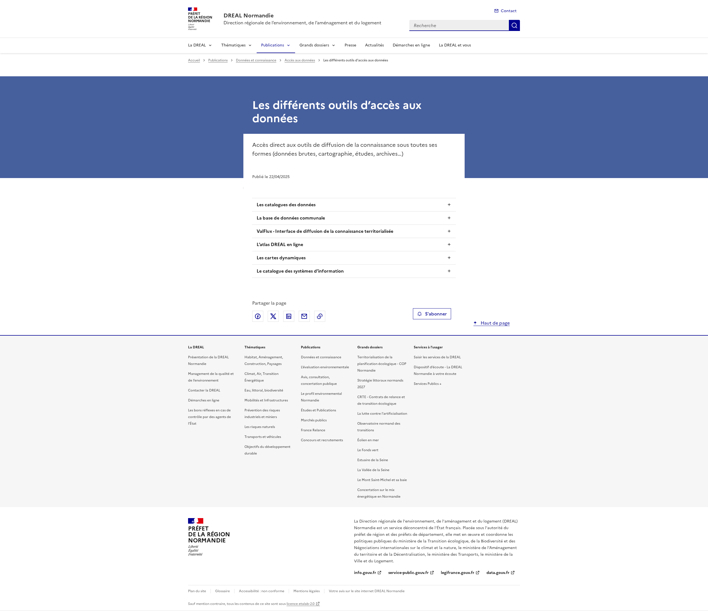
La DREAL (197, 45)
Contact (509, 11)
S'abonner (436, 313)
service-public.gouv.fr (408, 573)
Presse (350, 45)
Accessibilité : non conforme (261, 591)
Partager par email (304, 316)
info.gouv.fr (365, 573)
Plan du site (197, 591)
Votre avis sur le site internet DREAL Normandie (367, 591)
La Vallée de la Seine (373, 470)
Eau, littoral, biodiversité (263, 390)
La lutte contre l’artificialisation (382, 413)
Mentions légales (306, 591)
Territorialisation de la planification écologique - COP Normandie (381, 364)
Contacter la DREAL (204, 390)
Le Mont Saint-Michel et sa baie (382, 479)
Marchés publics (314, 420)
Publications (272, 45)
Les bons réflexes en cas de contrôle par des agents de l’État (209, 417)
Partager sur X (273, 316)
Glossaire (222, 591)
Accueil (194, 60)
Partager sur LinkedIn (288, 316)
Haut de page (495, 323)
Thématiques (233, 45)
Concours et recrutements (322, 440)
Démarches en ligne (411, 45)
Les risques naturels (259, 426)
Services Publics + (427, 383)
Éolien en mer (368, 440)
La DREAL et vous (455, 45)
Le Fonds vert (367, 450)
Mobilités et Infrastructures (266, 400)
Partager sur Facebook (257, 316)
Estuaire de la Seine (372, 460)
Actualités (374, 45)
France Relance (313, 430)
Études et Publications (318, 410)
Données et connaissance (256, 60)
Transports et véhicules (262, 436)
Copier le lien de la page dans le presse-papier (319, 316)
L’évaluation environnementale (325, 367)
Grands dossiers (314, 45)
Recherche (514, 25)
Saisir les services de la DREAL (437, 357)
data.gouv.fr (497, 573)
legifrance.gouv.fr (457, 573)
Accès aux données (300, 60)
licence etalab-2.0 (300, 603)
